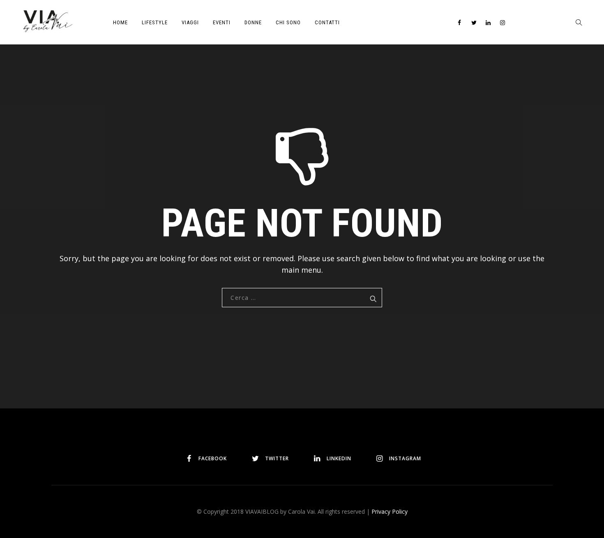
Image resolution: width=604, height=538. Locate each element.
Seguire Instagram (330, 419)
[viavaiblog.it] (47, 20)
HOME (120, 22)
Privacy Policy (389, 511)
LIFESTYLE (155, 22)
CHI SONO (288, 22)
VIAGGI (190, 22)
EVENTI (222, 22)
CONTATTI (327, 22)
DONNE (253, 22)
